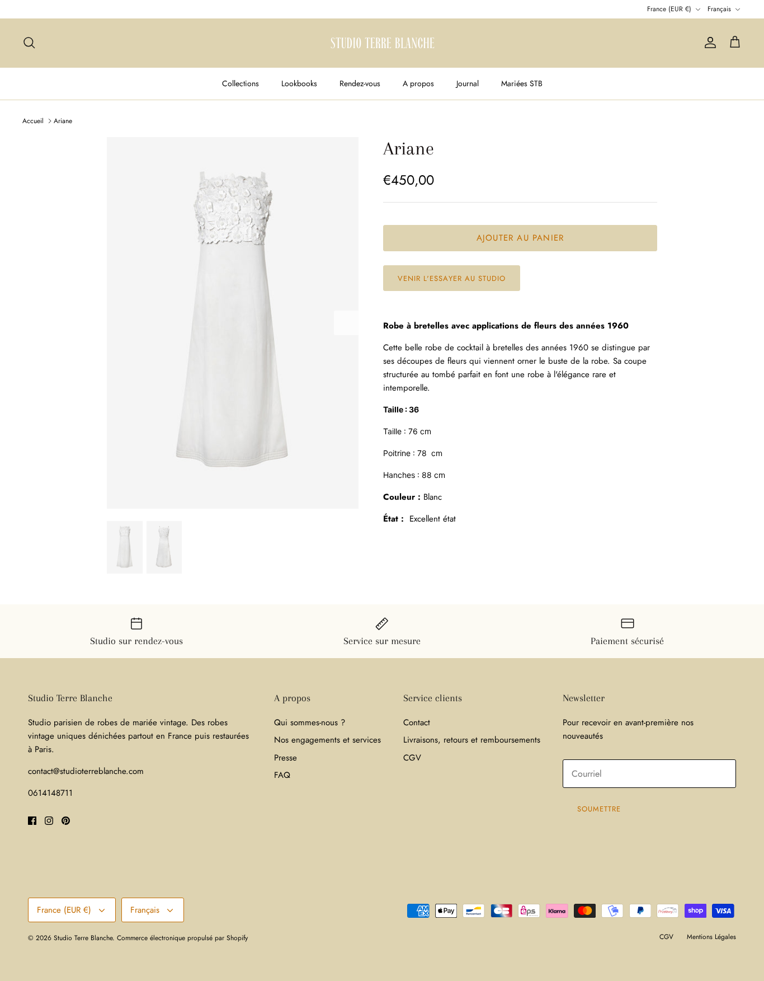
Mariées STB (522, 83)
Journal (467, 83)
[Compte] (708, 42)
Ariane (63, 121)
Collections (240, 83)
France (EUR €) (669, 9)
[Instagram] (49, 820)
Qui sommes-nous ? (309, 722)
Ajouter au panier (520, 238)
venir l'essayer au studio (452, 278)
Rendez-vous (359, 83)
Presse (285, 758)
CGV (412, 758)
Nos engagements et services (327, 740)
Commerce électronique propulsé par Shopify (182, 938)
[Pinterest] (66, 820)
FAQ (282, 775)
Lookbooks (299, 83)
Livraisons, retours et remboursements (471, 740)
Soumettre (599, 809)
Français (719, 9)
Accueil (33, 121)
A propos (418, 83)
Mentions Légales (711, 937)
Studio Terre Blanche (83, 938)
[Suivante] (346, 323)
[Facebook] (32, 820)
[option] (233, 323)
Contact (416, 722)
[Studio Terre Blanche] (382, 43)
